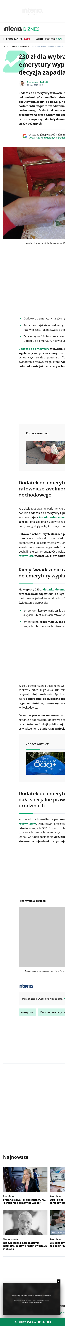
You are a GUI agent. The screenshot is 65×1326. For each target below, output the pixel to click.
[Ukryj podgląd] (58, 1281)
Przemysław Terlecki (37, 82)
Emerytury (24, 46)
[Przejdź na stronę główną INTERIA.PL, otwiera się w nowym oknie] (13, 28)
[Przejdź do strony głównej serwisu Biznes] (31, 28)
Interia (6, 46)
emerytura (27, 1012)
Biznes (14, 46)
